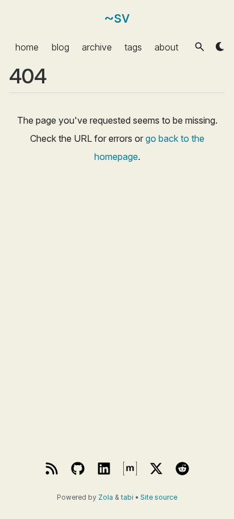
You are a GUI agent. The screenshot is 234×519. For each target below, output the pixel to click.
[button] (200, 47)
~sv (116, 17)
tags (133, 46)
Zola (105, 497)
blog (60, 46)
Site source (158, 497)
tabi (127, 497)
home (27, 46)
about (166, 46)
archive (97, 46)
